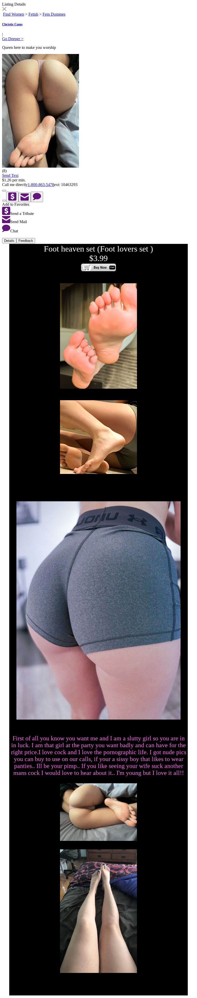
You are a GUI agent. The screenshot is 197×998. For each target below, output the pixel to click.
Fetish (33, 14)
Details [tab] (9, 241)
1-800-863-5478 (41, 184)
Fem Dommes (54, 14)
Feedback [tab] (25, 241)
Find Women (13, 14)
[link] (4, 9)
